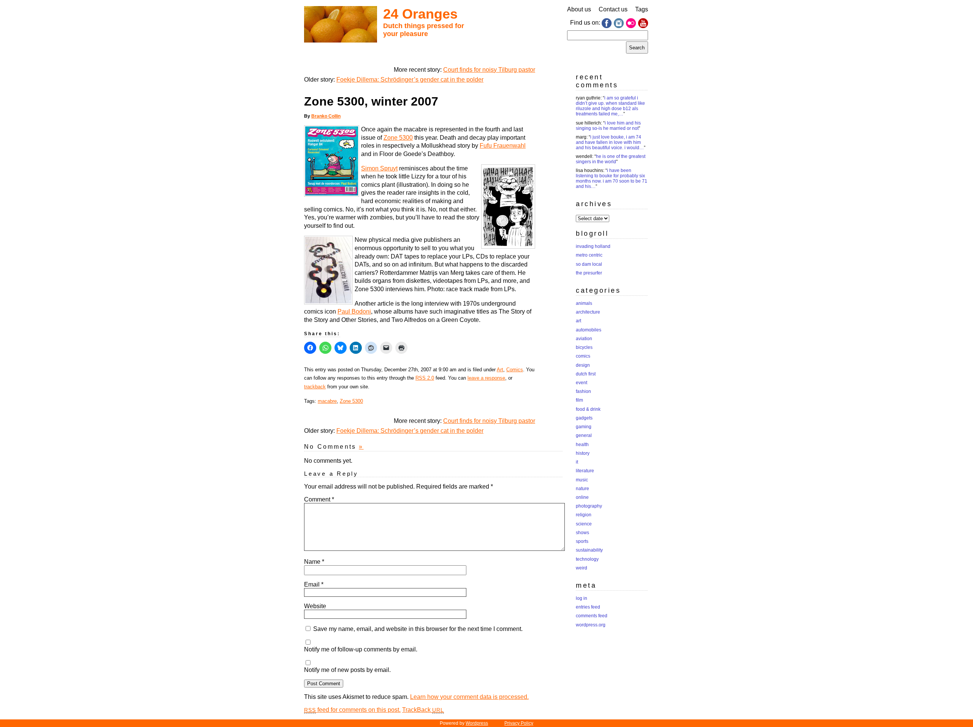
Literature (585, 470)
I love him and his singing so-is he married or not (608, 125)
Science (584, 524)
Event (581, 382)
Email (313, 584)
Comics (514, 369)
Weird (581, 568)
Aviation (584, 338)
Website (315, 606)
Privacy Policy (518, 723)
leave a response (486, 378)
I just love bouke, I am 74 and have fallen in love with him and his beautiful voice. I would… (610, 142)
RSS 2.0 (424, 378)
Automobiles (588, 330)
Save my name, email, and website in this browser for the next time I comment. (418, 629)
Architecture (588, 312)
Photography (589, 506)
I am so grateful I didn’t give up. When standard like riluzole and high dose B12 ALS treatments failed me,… (610, 106)
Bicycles (584, 347)
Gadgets (584, 418)
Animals (584, 303)
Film (579, 400)
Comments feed (591, 615)
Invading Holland (593, 246)
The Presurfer (589, 273)
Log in (581, 598)
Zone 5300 (398, 137)
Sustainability (589, 550)
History (583, 453)
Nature (582, 488)
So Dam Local (589, 264)
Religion (583, 514)
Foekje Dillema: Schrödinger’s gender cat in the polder (409, 79)
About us (579, 9)
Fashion (583, 391)
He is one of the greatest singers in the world (610, 159)
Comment (319, 499)
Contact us (613, 9)
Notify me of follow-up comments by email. (360, 649)
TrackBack (423, 709)
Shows (582, 532)
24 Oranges (420, 14)
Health (582, 444)
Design (583, 365)
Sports (582, 541)
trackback (315, 387)
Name (314, 561)
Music (582, 480)
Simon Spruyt (379, 168)
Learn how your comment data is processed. (469, 697)
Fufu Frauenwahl (503, 145)
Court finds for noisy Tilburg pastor (489, 69)
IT (577, 462)
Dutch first (586, 374)
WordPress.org (590, 625)
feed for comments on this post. (352, 709)
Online (582, 497)
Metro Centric (589, 255)
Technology (587, 559)
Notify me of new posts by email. (347, 670)
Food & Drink (588, 409)
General (584, 435)
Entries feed (588, 607)
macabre (327, 401)
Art (500, 369)
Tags (641, 9)
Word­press (477, 723)
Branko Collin (326, 116)
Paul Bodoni (354, 311)
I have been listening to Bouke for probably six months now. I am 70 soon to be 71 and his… (611, 178)
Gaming (583, 426)
